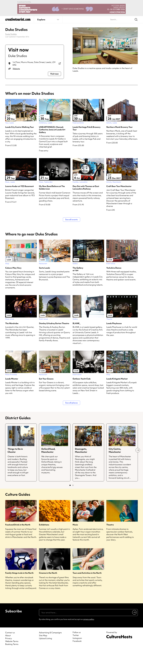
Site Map (43, 635)
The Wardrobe (11, 323)
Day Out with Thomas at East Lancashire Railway (86, 187)
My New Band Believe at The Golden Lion (52, 187)
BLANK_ (76, 323)
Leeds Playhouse (114, 323)
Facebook (77, 641)
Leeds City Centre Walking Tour (19, 127)
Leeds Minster (11, 378)
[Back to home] (17, 20)
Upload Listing (45, 638)
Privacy (8, 638)
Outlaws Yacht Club (81, 378)
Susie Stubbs (11, 34)
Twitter (76, 635)
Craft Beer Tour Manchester (118, 186)
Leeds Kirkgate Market (117, 378)
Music (75, 524)
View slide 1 (70, 485)
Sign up (134, 612)
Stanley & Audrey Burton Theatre (54, 323)
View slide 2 (73, 485)
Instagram (77, 638)
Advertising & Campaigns (50, 632)
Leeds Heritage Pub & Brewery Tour (86, 128)
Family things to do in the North (19, 573)
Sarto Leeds (44, 268)
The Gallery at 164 (78, 269)
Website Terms (11, 641)
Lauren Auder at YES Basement (19, 186)
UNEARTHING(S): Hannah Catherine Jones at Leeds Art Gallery (52, 129)
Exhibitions (44, 524)
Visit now (54, 73)
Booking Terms (11, 644)
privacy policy (88, 619)
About (8, 635)
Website (16, 68)
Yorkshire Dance (113, 268)
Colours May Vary (13, 268)
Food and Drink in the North (17, 524)
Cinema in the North (48, 573)
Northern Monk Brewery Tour (119, 127)
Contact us (10, 632)
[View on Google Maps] (59, 63)
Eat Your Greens (46, 378)
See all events (71, 219)
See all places (71, 402)
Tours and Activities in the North (87, 573)
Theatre (110, 524)
